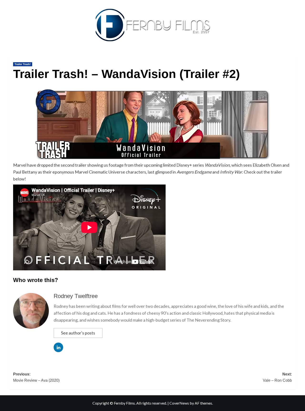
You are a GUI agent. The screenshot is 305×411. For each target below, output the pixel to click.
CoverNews (179, 403)
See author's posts (78, 332)
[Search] (292, 56)
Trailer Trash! (23, 64)
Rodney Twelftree (76, 296)
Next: (277, 377)
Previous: (36, 377)
